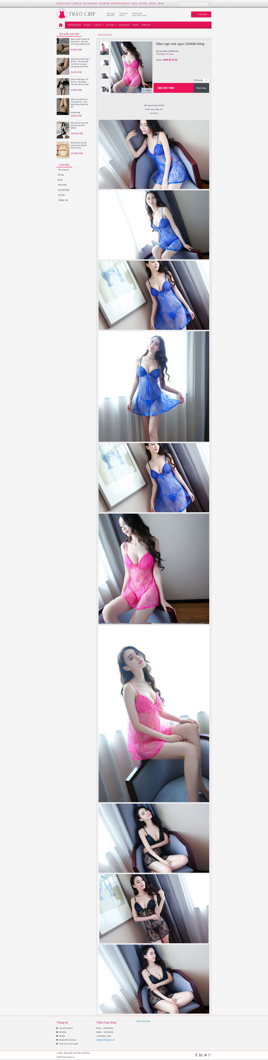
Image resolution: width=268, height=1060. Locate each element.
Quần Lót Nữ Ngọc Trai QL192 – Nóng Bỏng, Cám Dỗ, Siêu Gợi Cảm (80, 81)
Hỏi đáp (152, 3)
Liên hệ (160, 3)
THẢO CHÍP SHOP (143, 1021)
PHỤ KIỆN (110, 25)
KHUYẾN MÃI (104, 3)
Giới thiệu (143, 3)
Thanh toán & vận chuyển (68, 1044)
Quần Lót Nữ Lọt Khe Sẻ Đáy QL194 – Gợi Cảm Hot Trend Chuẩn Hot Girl (80, 41)
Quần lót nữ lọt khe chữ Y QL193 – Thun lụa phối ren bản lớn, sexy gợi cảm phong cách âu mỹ (80, 63)
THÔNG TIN (145, 25)
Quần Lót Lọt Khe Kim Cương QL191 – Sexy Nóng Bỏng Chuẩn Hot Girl (79, 103)
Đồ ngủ (87, 25)
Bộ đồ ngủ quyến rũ (120, 3)
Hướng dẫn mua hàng (67, 1040)
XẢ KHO (134, 3)
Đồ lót (98, 25)
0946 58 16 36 (170, 60)
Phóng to (148, 90)
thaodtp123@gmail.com (106, 1040)
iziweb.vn (70, 1057)
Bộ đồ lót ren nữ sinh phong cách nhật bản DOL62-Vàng (79, 145)
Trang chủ (101, 35)
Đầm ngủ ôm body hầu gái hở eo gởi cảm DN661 (79, 125)
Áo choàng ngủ (90, 3)
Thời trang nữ (74, 25)
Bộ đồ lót (77, 3)
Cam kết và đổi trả (66, 1028)
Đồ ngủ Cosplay (64, 3)
